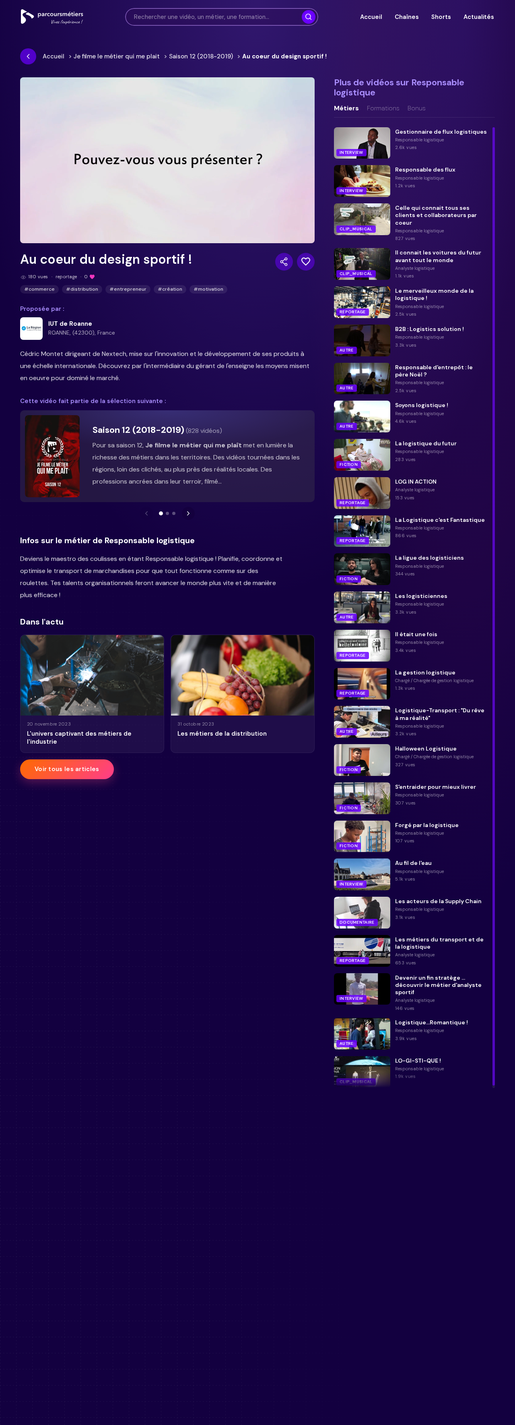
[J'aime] (306, 262)
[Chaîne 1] (161, 513)
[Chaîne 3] (173, 513)
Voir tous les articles (67, 769)
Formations (383, 108)
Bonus (417, 108)
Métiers (346, 108)
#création (170, 289)
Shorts (441, 17)
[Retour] (28, 56)
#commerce (39, 289)
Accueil (371, 17)
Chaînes (406, 17)
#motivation (208, 289)
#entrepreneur (127, 289)
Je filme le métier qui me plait (117, 56)
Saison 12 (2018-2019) (201, 56)
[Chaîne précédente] (146, 513)
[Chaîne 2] (167, 513)
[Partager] (284, 262)
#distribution (82, 289)
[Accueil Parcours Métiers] (52, 17)
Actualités (479, 17)
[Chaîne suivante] (188, 513)
